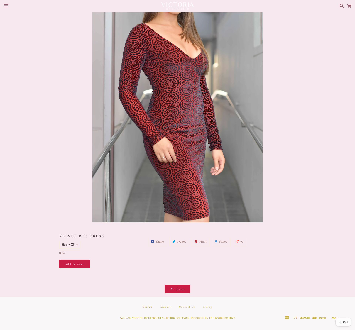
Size (64, 244)
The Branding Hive (222, 317)
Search (148, 306)
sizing (207, 306)
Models (165, 306)
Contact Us (187, 306)
